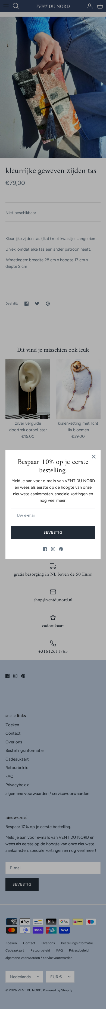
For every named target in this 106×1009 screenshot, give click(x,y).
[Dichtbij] (94, 457)
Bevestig (53, 532)
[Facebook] (45, 549)
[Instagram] (53, 549)
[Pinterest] (61, 549)
